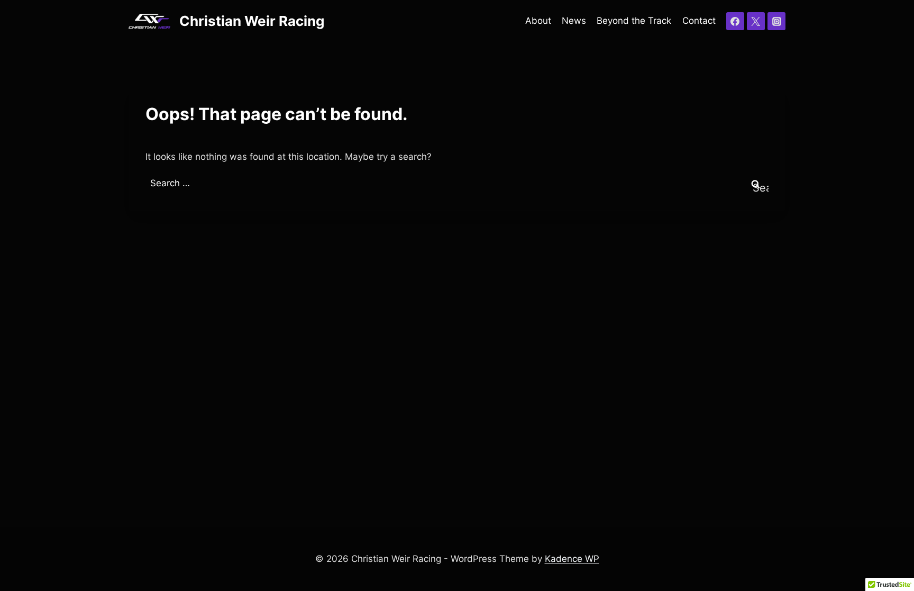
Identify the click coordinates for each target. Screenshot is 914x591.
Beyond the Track (634, 20)
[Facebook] (735, 21)
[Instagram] (776, 21)
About (538, 20)
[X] (756, 21)
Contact (699, 20)
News (574, 20)
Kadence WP (572, 558)
